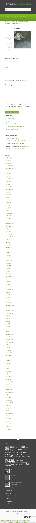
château (26, 450)
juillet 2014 (8, 318)
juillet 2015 (8, 292)
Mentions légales (10, 504)
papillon (18, 458)
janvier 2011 (9, 379)
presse (21, 460)
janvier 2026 (9, 163)
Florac (10, 456)
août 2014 (8, 316)
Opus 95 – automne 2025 (12, 129)
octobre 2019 (9, 237)
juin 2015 (8, 295)
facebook (27, 517)
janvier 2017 (9, 273)
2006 (27, 447)
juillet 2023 (8, 192)
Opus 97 (8, 121)
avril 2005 (8, 397)
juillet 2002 (8, 426)
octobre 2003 (9, 413)
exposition (21, 454)
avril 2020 (8, 231)
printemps (10, 461)
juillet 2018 (8, 252)
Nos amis (8, 493)
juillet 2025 (8, 171)
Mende (28, 456)
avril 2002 (8, 429)
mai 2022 (8, 205)
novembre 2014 (10, 308)
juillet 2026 (8, 158)
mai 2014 (8, 324)
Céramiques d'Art (4, 520)
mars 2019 (8, 245)
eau (24, 452)
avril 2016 (8, 284)
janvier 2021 (9, 221)
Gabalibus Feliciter (13, 520)
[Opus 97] (7, 477)
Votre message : (9, 85)
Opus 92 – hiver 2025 (20, 143)
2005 (23, 447)
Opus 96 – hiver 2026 (11, 124)
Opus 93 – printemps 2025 (21, 146)
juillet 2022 (8, 202)
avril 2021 (8, 218)
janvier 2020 (9, 234)
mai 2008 (8, 384)
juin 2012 (8, 363)
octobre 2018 (9, 250)
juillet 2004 (8, 405)
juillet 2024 (8, 181)
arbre (15, 449)
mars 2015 (8, 300)
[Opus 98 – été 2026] (7, 471)
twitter (25, 517)
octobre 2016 (9, 276)
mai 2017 (8, 271)
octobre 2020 (9, 226)
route (12, 464)
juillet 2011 (8, 374)
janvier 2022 (9, 210)
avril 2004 (8, 408)
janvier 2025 (9, 176)
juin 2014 (8, 321)
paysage (9, 459)
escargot (10, 454)
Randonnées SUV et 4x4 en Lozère (27, 520)
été (27, 463)
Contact (8, 498)
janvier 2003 (9, 421)
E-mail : (7, 67)
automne (22, 449)
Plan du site (9, 501)
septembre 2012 (10, 358)
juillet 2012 (8, 360)
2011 (7, 449)
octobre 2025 (9, 168)
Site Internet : (8, 74)
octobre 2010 (9, 382)
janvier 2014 (9, 331)
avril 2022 (8, 208)
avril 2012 (8, 366)
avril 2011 (8, 376)
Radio (17, 462)
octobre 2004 (9, 403)
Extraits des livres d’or (11, 496)
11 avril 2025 (9, 47)
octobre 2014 (9, 310)
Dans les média (10, 488)
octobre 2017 (9, 263)
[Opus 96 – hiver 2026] (7, 484)
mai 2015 (8, 297)
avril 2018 (8, 258)
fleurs (6, 456)
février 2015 (9, 302)
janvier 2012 (9, 368)
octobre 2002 (9, 424)
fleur (29, 454)
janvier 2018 (9, 260)
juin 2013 (8, 347)
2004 (17, 447)
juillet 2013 (8, 345)
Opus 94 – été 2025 (20, 149)
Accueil (14, 21)
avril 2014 (8, 326)
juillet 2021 (8, 216)
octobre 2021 (9, 213)
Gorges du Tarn (17, 456)
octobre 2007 (9, 387)
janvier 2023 (9, 197)
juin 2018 (8, 255)
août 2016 (8, 279)
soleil (16, 464)
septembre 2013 (10, 342)
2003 (12, 447)
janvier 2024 (9, 187)
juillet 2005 (8, 395)
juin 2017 (8, 268)
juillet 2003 (8, 416)
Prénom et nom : (9, 61)
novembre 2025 (10, 165)
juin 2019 (8, 242)
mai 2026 (8, 160)
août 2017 (8, 266)
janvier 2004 (9, 410)
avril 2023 (8, 194)
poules (17, 460)
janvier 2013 (9, 353)
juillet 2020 (8, 229)
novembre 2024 (10, 179)
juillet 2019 (8, 239)
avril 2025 (8, 173)
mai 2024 (8, 184)
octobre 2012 (9, 355)
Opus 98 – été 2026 (10, 118)
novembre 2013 (10, 337)
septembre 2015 (10, 289)
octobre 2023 (9, 189)
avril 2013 (8, 350)
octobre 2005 (9, 392)
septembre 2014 (10, 313)
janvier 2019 (9, 247)
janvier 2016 (9, 287)
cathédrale (7, 450)
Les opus (19, 21)
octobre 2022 (9, 200)
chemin (21, 450)
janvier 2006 (9, 389)
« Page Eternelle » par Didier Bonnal (15, 126)
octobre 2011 (9, 371)
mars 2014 (8, 329)
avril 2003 (8, 418)
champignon (15, 450)
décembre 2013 (10, 334)
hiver (23, 456)
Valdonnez (21, 464)
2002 (7, 447)
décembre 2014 (10, 305)
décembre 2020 (10, 223)
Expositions (9, 490)
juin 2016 (8, 281)
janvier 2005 (9, 400)
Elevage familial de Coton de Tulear (18, 522)
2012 (11, 449)
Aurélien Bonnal (9, 37)
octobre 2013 (9, 339)
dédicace (19, 452)
